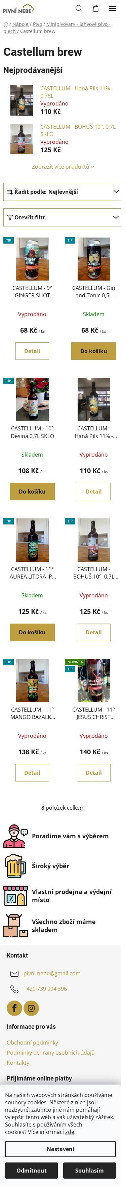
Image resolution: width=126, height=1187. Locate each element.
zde (69, 1132)
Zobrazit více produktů (60, 166)
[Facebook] (14, 1008)
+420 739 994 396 (45, 988)
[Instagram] (31, 1008)
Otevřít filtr (29, 217)
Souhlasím (89, 1170)
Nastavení (60, 1149)
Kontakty (18, 1062)
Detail (32, 351)
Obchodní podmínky (32, 1042)
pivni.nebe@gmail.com (52, 973)
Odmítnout (31, 1170)
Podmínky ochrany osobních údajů (51, 1052)
